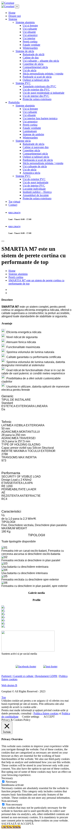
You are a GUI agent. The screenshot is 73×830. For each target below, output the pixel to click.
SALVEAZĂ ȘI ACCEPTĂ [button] (17, 823)
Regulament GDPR (46, 676)
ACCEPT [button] (49, 716)
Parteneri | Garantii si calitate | (18, 676)
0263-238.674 (14, 213)
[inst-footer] (50, 665)
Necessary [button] (7, 778)
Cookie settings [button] (30, 716)
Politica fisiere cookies (45, 713)
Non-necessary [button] (9, 800)
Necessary (11, 781)
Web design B (9, 685)
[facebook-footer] (26, 665)
